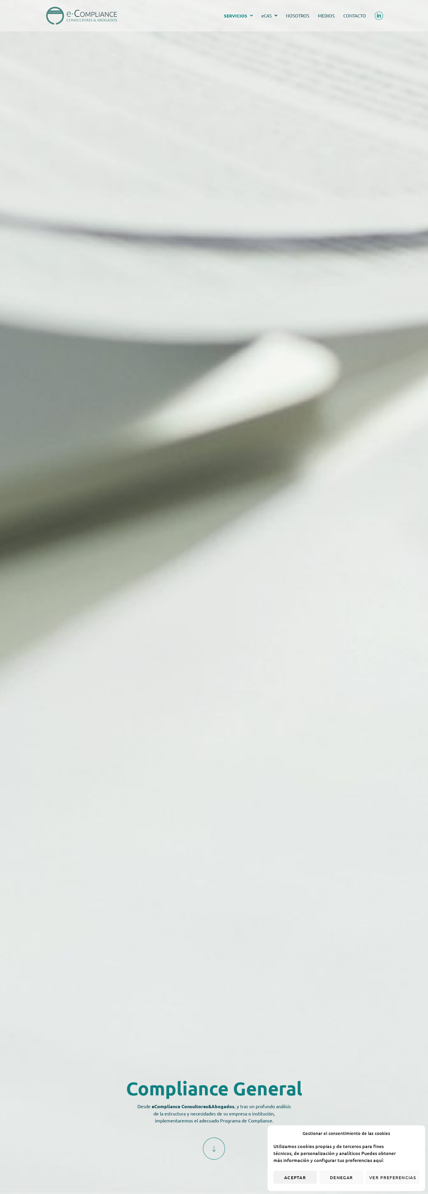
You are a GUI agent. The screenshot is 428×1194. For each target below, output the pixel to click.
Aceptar (295, 1177)
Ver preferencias (392, 1177)
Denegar (341, 1177)
